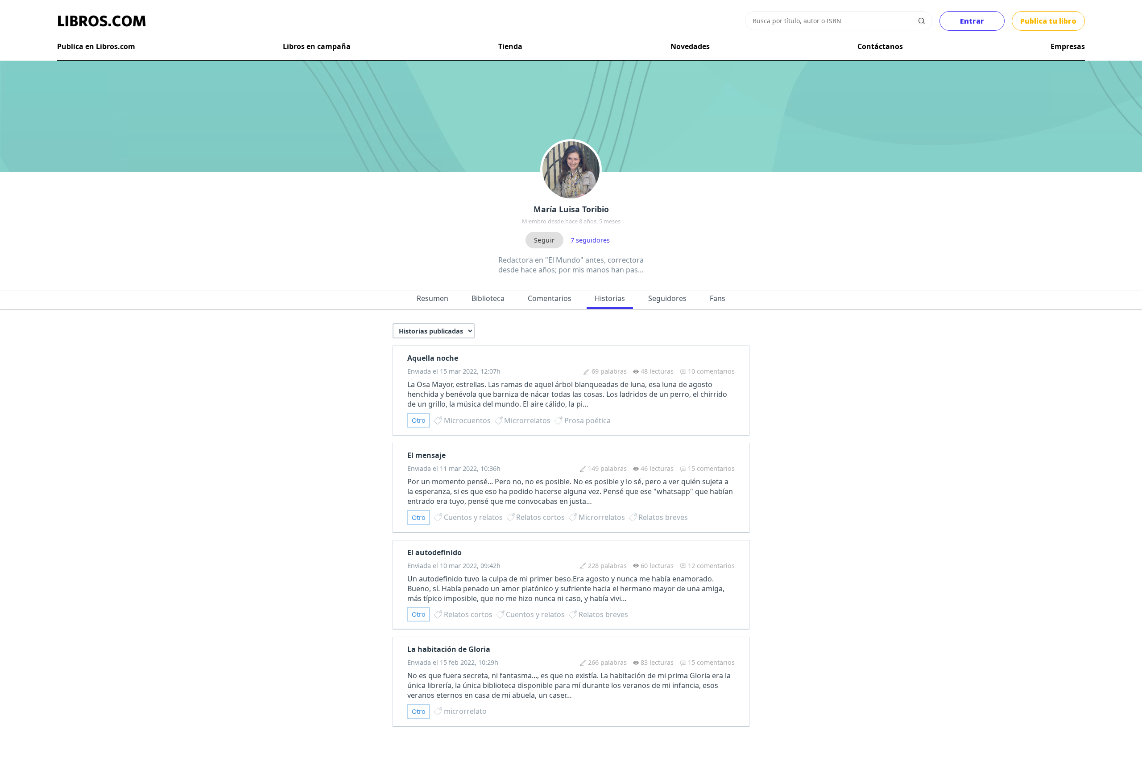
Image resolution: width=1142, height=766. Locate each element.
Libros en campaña (317, 46)
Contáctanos (880, 46)
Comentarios (549, 298)
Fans (717, 298)
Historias (610, 298)
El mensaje (426, 455)
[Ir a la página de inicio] (101, 21)
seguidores (590, 240)
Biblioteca (488, 298)
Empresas (1068, 46)
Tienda (510, 46)
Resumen (432, 298)
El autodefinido (434, 552)
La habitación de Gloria (448, 649)
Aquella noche (432, 358)
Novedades (690, 46)
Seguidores (667, 298)
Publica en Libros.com (96, 46)
